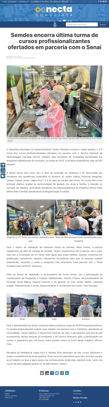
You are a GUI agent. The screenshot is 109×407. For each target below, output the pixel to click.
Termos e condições (11, 395)
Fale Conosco (77, 394)
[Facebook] (98, 1)
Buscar (102, 24)
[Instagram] (106, 1)
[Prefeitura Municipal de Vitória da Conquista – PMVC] (55, 24)
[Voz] (3, 170)
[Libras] (3, 165)
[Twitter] (101, 1)
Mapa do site (9, 397)
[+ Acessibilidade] (3, 175)
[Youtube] (103, 1)
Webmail (7, 394)
